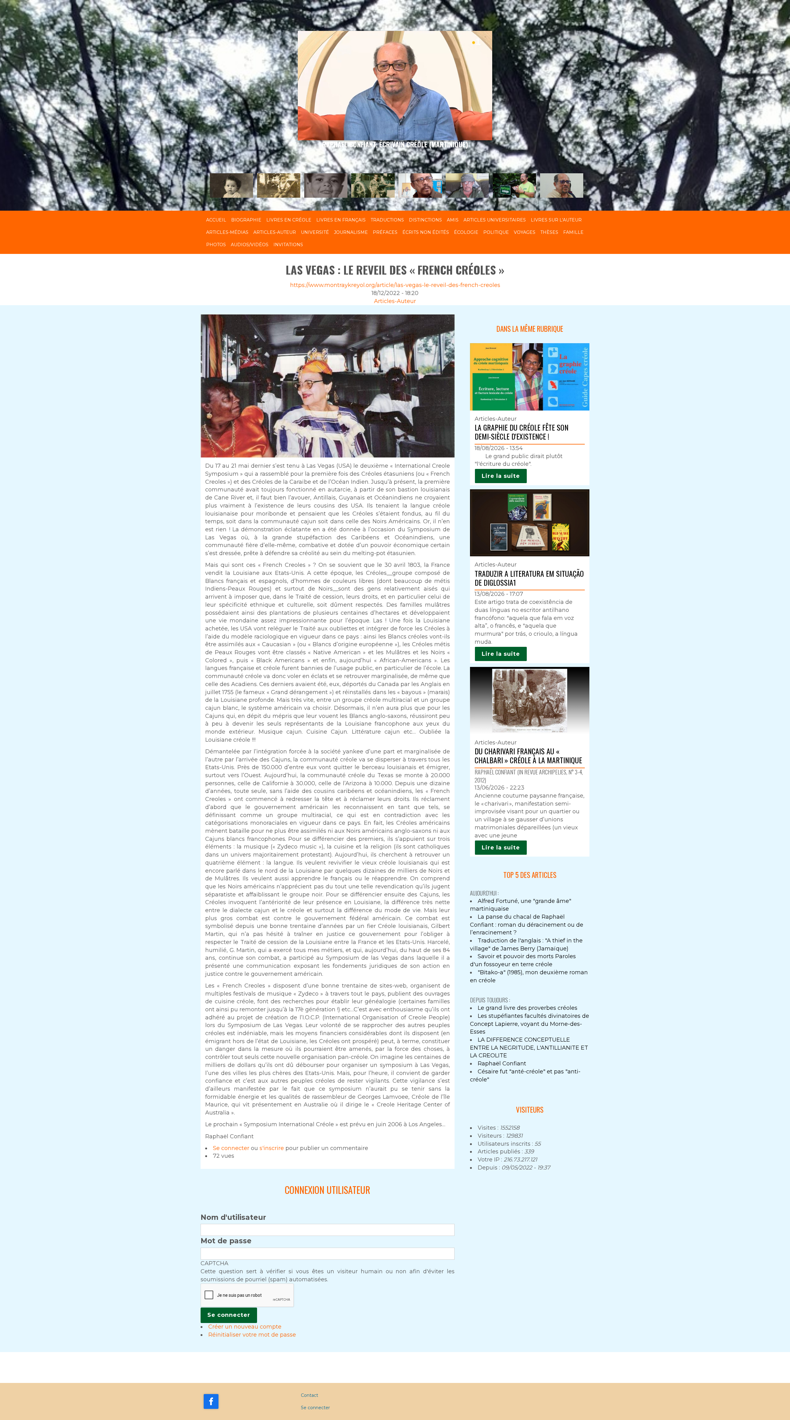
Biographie (246, 220)
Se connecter (231, 1148)
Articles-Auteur (274, 232)
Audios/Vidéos (249, 244)
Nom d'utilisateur (233, 1217)
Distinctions (425, 220)
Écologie (466, 232)
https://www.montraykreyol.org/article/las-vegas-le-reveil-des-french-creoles (395, 285)
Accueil (216, 220)
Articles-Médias (227, 232)
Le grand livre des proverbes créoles (527, 1008)
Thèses (549, 232)
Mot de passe (226, 1241)
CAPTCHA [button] (214, 1263)
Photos (216, 244)
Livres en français (341, 220)
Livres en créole (288, 220)
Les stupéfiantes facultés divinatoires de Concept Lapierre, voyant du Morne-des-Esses (529, 1024)
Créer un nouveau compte (244, 1326)
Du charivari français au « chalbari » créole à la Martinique (528, 755)
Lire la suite (501, 476)
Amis (453, 220)
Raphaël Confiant (502, 1063)
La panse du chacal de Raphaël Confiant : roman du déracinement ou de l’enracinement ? (526, 924)
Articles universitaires (495, 220)
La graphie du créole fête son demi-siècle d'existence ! (521, 432)
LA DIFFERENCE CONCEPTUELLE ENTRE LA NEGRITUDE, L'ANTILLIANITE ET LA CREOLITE (529, 1047)
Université (315, 232)
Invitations (288, 244)
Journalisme (351, 232)
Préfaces (385, 232)
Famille (573, 232)
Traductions (387, 220)
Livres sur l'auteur (556, 220)
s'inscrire (272, 1148)
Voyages (524, 232)
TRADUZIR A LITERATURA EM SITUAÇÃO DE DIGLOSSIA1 (529, 578)
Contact (309, 1395)
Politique (496, 232)
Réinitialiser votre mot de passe (252, 1334)
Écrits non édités (425, 232)
